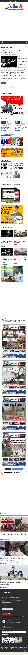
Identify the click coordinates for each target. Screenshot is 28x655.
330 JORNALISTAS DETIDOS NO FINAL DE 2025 (21, 128)
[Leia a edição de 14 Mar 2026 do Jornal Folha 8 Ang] (14, 413)
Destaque (2, 264)
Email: (3, 629)
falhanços (16, 85)
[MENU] (27, 42)
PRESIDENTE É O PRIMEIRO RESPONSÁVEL (20, 242)
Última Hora (3, 130)
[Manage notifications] (25, 651)
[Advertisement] (14, 26)
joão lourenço (20, 85)
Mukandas (6, 264)
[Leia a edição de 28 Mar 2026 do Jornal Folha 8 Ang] (14, 341)
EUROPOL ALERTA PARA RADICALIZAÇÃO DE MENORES (6, 243)
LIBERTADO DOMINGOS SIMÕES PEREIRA (6, 128)
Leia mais (3, 82)
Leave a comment (8, 87)
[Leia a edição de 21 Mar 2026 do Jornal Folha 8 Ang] (14, 377)
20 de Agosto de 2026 (5, 581)
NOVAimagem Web (21, 648)
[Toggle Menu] (23, 617)
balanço (8, 85)
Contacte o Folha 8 (6, 602)
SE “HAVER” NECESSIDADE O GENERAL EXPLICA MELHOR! (7, 261)
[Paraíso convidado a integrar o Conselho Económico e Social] (9, 56)
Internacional (3, 246)
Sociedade (7, 539)
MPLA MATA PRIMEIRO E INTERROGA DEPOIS (20, 260)
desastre (12, 85)
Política (3, 85)
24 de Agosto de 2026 (5, 533)
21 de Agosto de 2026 (5, 557)
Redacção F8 (15, 54)
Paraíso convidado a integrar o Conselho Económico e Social (13, 51)
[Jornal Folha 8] (2, 42)
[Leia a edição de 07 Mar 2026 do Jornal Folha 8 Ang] (14, 449)
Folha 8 (2, 563)
